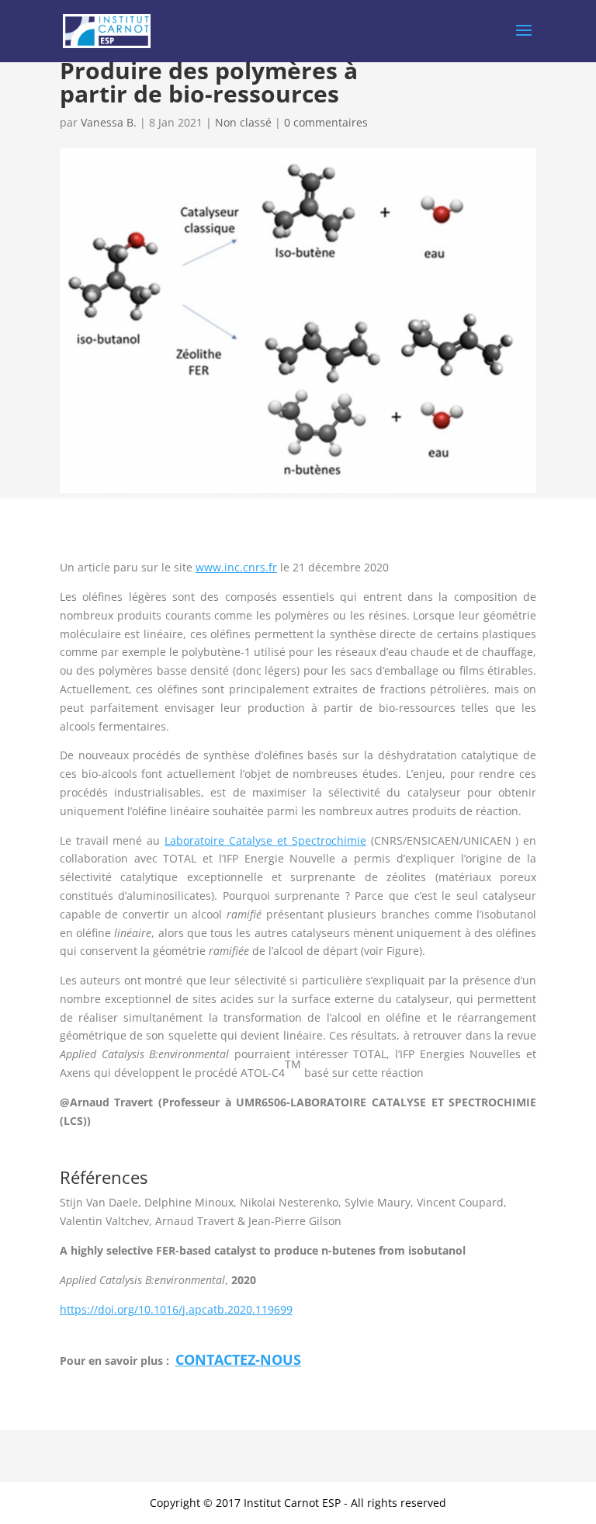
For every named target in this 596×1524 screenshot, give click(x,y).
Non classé (243, 122)
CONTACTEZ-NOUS (238, 1359)
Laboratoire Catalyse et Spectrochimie (265, 840)
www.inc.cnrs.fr (236, 567)
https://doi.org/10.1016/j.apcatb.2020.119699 (176, 1309)
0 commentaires (326, 122)
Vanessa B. (109, 122)
